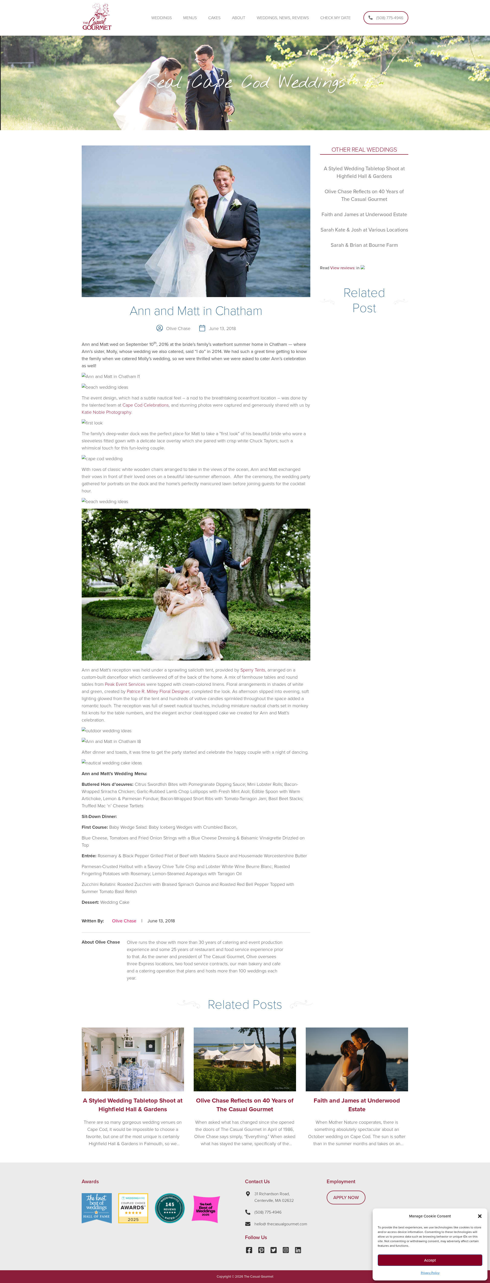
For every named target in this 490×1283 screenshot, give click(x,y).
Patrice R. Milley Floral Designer (158, 691)
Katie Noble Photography (106, 412)
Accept (430, 1260)
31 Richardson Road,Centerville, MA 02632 (274, 1197)
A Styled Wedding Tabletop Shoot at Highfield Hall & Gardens (132, 1105)
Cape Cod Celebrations (145, 405)
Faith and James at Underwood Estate (364, 215)
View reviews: (342, 268)
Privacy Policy (430, 1273)
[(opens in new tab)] (133, 1222)
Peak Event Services (125, 684)
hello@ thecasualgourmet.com (280, 1224)
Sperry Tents (252, 670)
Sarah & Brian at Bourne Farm (364, 245)
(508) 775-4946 (267, 1212)
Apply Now (346, 1197)
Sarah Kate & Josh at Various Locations (364, 230)
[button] (479, 1216)
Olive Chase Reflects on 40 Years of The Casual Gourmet (244, 1105)
